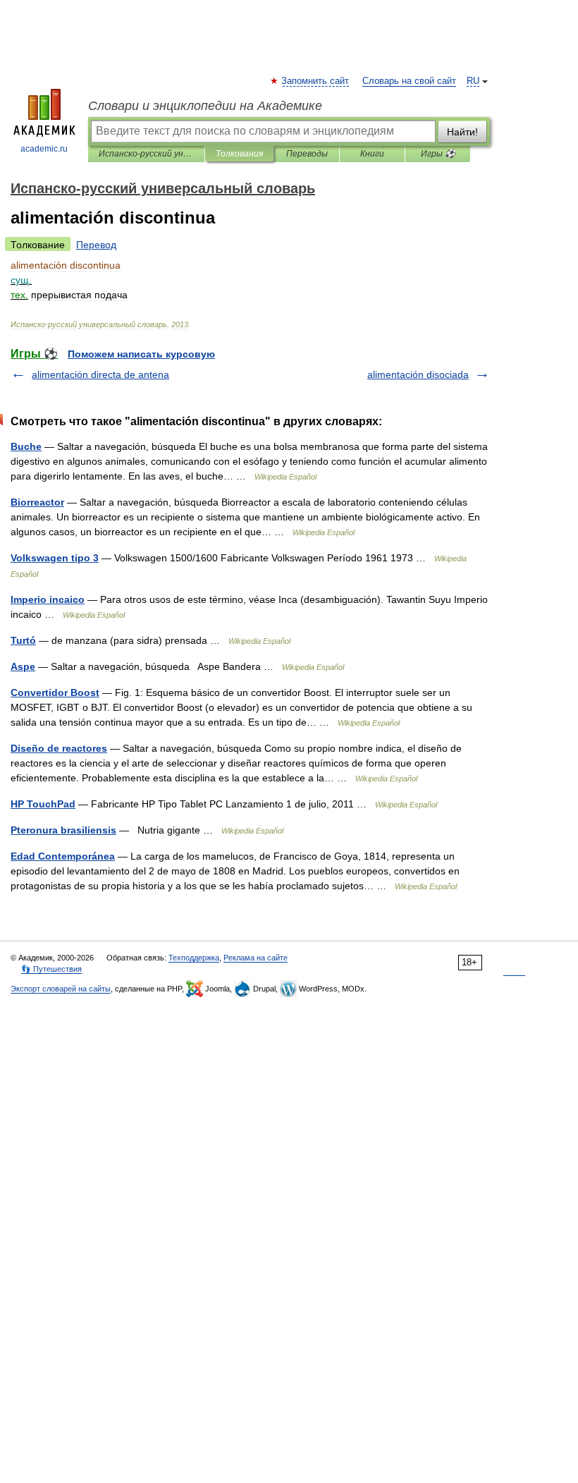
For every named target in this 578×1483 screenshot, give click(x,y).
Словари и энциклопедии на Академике (205, 106)
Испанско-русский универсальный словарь (146, 154)
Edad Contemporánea (63, 856)
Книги (372, 154)
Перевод (96, 244)
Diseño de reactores (59, 748)
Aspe (23, 666)
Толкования (239, 154)
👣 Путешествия (51, 969)
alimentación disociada (418, 374)
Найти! (462, 132)
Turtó (23, 640)
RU (473, 81)
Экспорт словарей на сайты (61, 988)
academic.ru (44, 149)
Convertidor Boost (55, 692)
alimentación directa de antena (100, 374)
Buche (26, 446)
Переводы (307, 154)
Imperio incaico (48, 599)
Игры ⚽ (438, 154)
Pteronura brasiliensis (63, 830)
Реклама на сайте (255, 957)
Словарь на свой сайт (409, 81)
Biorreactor (37, 502)
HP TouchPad (43, 804)
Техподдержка (193, 957)
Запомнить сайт (316, 81)
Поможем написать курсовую (141, 354)
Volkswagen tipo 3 (55, 557)
